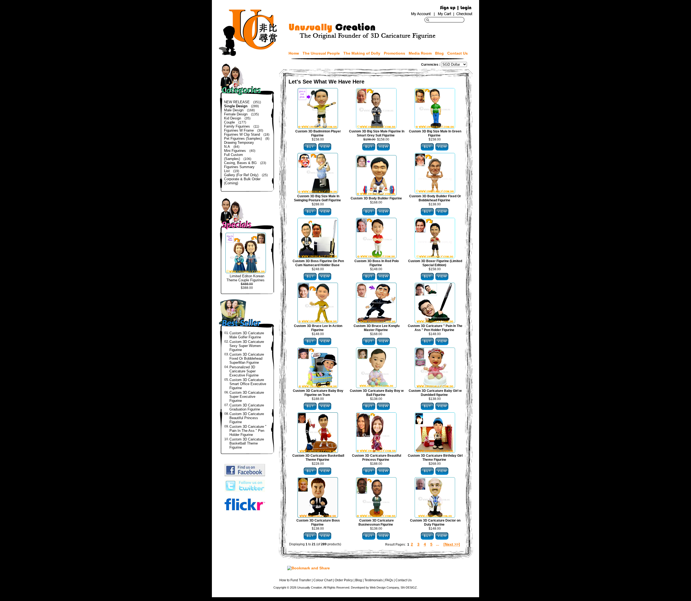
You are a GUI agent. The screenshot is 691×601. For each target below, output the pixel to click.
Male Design (233, 110)
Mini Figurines (235, 151)
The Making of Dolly (361, 53)
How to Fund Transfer (295, 580)
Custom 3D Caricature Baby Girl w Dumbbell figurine (435, 393)
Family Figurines (237, 126)
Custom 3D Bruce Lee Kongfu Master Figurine (376, 328)
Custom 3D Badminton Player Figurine (318, 133)
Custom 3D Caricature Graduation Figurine (246, 407)
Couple (229, 122)
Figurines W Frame (239, 130)
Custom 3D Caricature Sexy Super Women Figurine (246, 346)
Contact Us (457, 53)
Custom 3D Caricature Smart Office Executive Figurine (247, 384)
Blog (439, 53)
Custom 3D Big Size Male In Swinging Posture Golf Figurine (317, 198)
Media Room (420, 53)
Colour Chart (322, 580)
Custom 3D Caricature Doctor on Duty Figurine (435, 522)
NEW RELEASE (237, 102)
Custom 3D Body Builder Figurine (376, 198)
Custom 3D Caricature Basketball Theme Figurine (246, 443)
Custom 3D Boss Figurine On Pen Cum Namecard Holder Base (318, 263)
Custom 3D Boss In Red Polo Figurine (376, 263)
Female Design (236, 114)
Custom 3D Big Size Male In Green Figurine (435, 133)
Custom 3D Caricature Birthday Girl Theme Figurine (435, 458)
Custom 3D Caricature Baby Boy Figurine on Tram (318, 393)
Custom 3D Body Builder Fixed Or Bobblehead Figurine (435, 198)
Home (294, 53)
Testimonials (373, 580)
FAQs (389, 580)
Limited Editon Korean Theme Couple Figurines (245, 278)
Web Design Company (384, 587)
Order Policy (344, 580)
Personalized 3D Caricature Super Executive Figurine (244, 371)
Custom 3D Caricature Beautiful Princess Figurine (246, 418)
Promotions (394, 53)
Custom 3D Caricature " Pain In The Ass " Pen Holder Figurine (247, 431)
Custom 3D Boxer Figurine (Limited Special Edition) (435, 263)
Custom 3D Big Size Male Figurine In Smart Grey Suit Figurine (376, 133)
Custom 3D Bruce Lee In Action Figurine (318, 328)
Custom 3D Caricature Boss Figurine (318, 522)
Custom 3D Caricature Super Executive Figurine (246, 396)
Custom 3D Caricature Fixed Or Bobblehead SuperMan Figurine (246, 358)
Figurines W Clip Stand (242, 134)
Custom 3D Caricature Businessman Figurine (376, 522)
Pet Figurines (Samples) (243, 138)
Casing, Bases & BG (240, 163)
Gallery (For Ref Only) (241, 175)
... (437, 544)
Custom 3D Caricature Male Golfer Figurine (246, 335)
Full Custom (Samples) (233, 157)
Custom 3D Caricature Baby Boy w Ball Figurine (377, 393)
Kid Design (232, 118)
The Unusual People (321, 53)
